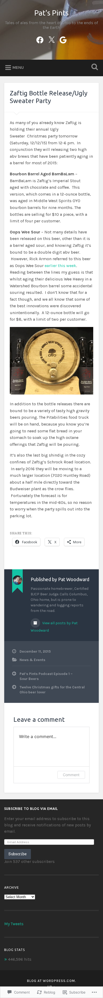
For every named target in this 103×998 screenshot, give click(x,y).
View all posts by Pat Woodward (54, 627)
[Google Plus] (63, 39)
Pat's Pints (51, 13)
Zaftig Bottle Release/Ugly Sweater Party (48, 97)
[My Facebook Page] (40, 39)
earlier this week (60, 265)
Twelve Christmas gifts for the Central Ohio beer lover (52, 689)
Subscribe (17, 853)
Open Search (94, 67)
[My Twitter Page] (51, 39)
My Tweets (14, 924)
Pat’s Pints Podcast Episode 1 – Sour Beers (46, 676)
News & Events (32, 660)
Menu (18, 67)
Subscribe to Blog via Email (31, 808)
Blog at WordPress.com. (51, 981)
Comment (71, 774)
